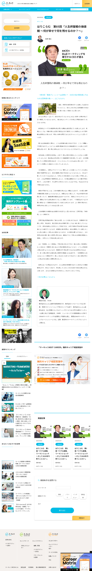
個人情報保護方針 (41, 567)
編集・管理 (12, 44)
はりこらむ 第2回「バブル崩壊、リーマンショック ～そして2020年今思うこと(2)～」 (62, 453)
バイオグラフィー (22, 356)
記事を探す (7, 9)
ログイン (77, 3)
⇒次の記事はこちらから (46, 277)
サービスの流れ (53, 552)
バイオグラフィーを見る (16, 50)
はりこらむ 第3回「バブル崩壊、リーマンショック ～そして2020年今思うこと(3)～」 (81, 453)
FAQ (50, 560)
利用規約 (30, 567)
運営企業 (23, 567)
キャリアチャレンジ (43, 9)
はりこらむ (40, 466)
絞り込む (62, 510)
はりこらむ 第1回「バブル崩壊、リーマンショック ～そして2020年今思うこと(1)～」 (43, 453)
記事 (7, 356)
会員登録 (87, 3)
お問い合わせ (52, 567)
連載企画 (40, 444)
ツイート (86, 40)
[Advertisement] (17, 455)
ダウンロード (59, 9)
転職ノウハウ (52, 556)
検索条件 (81, 518)
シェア (79, 40)
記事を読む (8, 540)
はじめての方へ (53, 541)
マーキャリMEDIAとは (11, 567)
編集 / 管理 (37, 545)
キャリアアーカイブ (24, 9)
